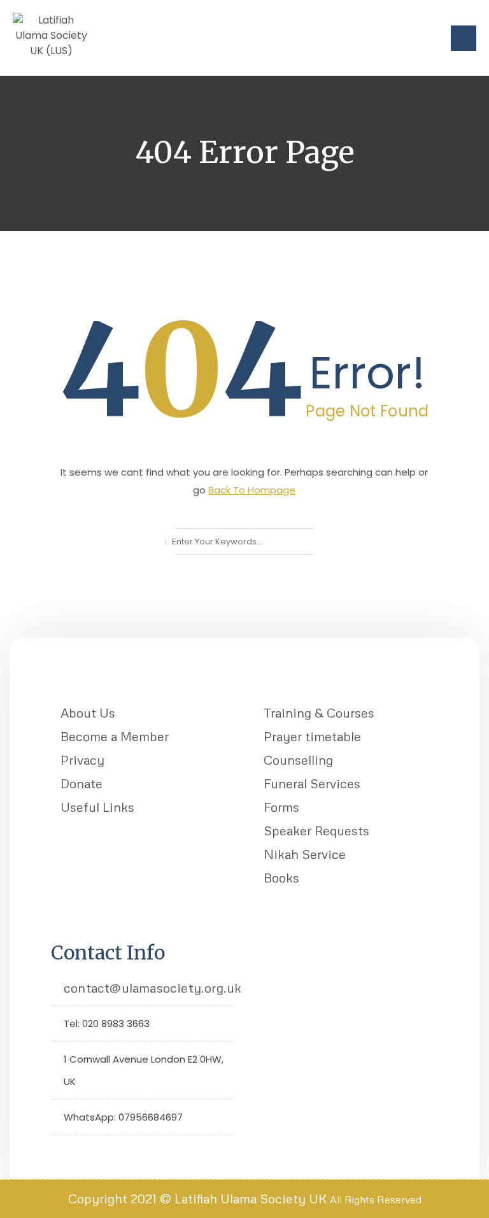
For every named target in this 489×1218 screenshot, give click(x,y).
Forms (281, 806)
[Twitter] (60, 1152)
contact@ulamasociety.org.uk (152, 987)
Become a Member (114, 736)
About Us (87, 712)
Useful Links (97, 806)
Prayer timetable (312, 736)
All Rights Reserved (376, 1199)
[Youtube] (100, 1152)
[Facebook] (80, 1152)
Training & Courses (319, 712)
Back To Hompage (251, 490)
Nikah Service (305, 853)
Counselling (298, 759)
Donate (81, 783)
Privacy (82, 759)
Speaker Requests (316, 830)
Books (281, 877)
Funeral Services (312, 783)
